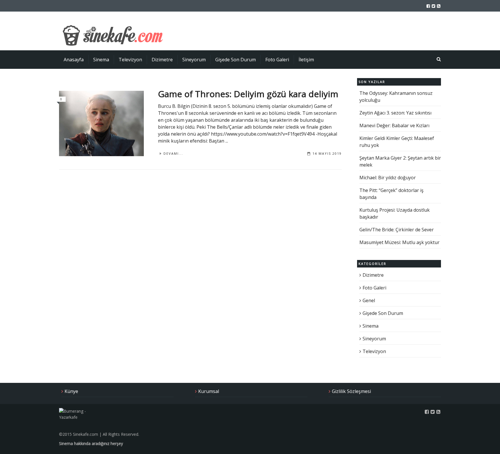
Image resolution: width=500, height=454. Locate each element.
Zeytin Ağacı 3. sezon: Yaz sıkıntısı (395, 113)
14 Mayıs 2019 (327, 153)
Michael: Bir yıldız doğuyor (387, 177)
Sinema (101, 59)
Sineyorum (194, 59)
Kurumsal (208, 391)
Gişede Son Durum (235, 59)
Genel (369, 300)
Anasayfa (74, 59)
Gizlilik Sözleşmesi (351, 391)
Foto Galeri (277, 59)
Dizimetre (162, 59)
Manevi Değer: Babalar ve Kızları (394, 125)
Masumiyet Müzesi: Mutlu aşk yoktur (399, 242)
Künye (71, 391)
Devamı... (173, 153)
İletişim (306, 59)
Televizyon (130, 59)
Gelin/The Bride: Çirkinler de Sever (396, 229)
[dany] (101, 123)
